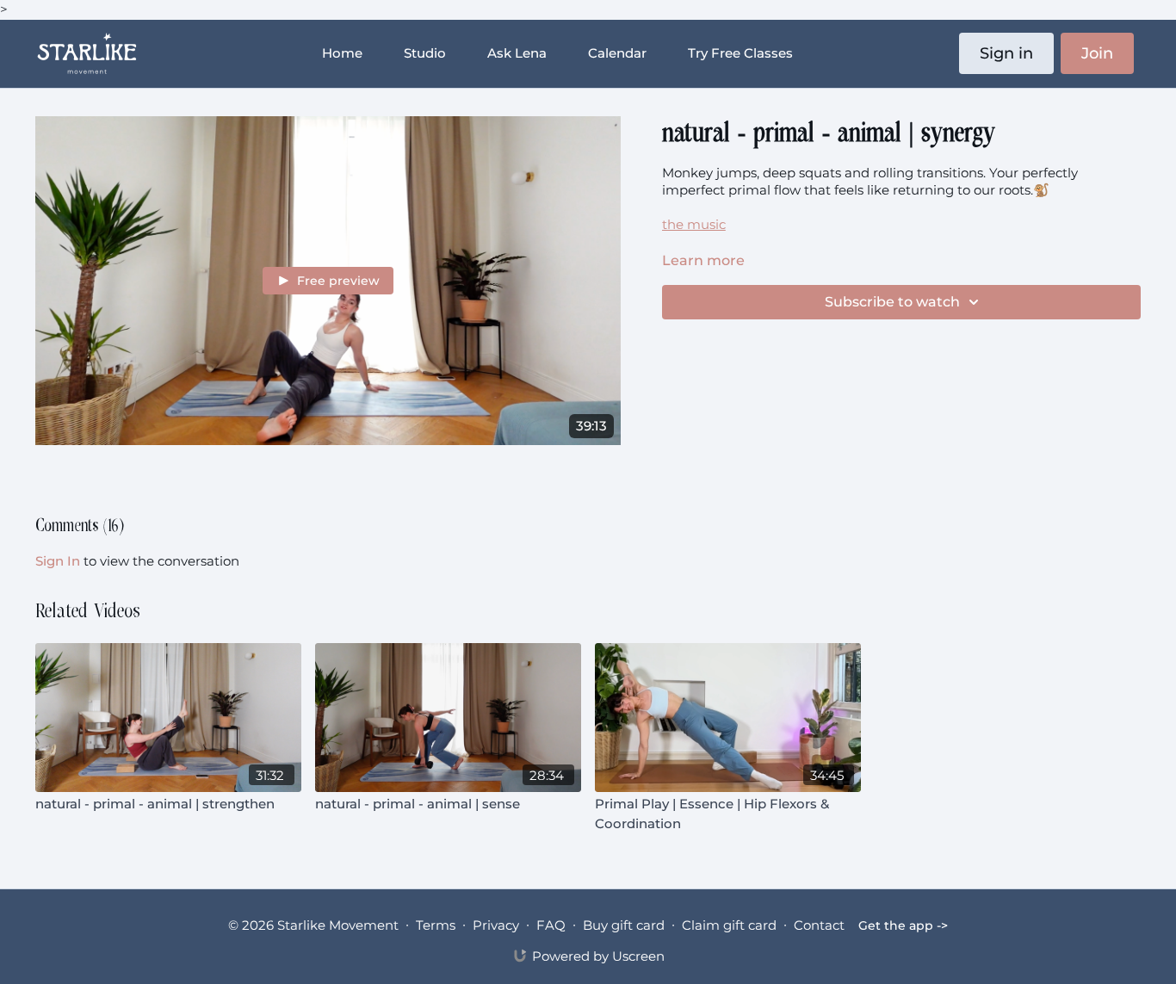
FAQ (551, 925)
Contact (819, 925)
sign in (57, 561)
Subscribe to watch (892, 302)
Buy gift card (624, 925)
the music (694, 224)
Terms (435, 925)
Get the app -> (903, 925)
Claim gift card (729, 925)
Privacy (496, 925)
